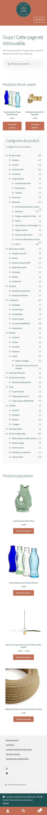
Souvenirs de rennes (17, 377)
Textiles (12, 405)
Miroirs (15, 258)
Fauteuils (16, 351)
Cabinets (15, 337)
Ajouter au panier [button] (23, 719)
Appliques (16, 305)
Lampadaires (17, 314)
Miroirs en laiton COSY (21, 263)
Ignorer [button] (6, 803)
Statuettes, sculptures (21, 452)
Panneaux (16, 272)
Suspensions (17, 328)
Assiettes (19, 211)
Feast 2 (18, 221)
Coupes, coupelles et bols (25, 216)
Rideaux (15, 419)
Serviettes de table (23, 183)
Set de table (20, 188)
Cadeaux (15, 160)
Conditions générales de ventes (19, 749)
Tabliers (18, 193)
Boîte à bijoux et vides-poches (24, 438)
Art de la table (15, 155)
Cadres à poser (18, 447)
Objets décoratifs (19, 267)
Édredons (16, 415)
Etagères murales (19, 253)
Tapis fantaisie (18, 391)
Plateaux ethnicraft (17, 373)
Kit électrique (17, 309)
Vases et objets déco (17, 433)
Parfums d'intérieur (20, 295)
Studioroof (16, 281)
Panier (36, 809)
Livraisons (10, 745)
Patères (15, 277)
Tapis (11, 387)
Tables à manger (22, 361)
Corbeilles (16, 174)
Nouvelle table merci (23, 235)
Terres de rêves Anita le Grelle (27, 239)
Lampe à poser (18, 319)
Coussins (15, 410)
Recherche (23, 811)
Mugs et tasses (21, 230)
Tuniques (15, 424)
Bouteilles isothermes (21, 291)
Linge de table (18, 179)
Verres (17, 244)
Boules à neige (18, 443)
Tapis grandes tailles (20, 396)
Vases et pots (17, 457)
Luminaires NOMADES (21, 323)
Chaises (15, 342)
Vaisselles (16, 202)
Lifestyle (12, 286)
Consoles (16, 347)
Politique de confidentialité (17, 759)
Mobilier (12, 333)
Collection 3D (17, 169)
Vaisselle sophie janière (21, 382)
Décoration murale (16, 249)
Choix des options (12, 126)
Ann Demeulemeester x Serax (27, 207)
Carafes (15, 165)
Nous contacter (12, 740)
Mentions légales (13, 754)
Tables (15, 356)
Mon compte (8, 811)
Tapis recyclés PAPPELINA (23, 401)
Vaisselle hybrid (15, 429)
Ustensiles (16, 197)
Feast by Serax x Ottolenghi (26, 225)
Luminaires (13, 300)
